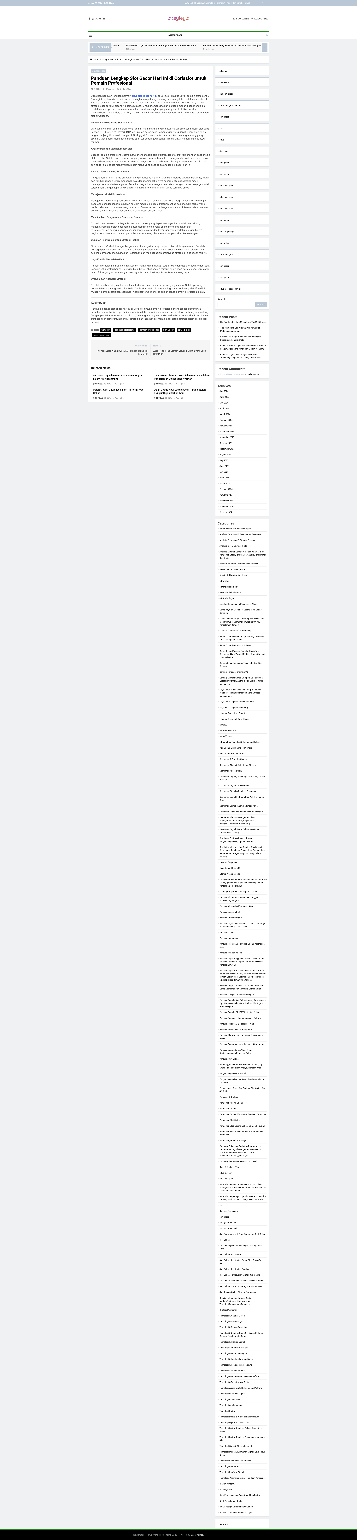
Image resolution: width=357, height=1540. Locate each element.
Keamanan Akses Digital (230, 771)
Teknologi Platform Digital (231, 1472)
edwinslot (224, 581)
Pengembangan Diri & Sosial (232, 1073)
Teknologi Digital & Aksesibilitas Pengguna (239, 1417)
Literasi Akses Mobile (229, 874)
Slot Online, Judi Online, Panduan (234, 1269)
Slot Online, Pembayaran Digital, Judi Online (239, 1275)
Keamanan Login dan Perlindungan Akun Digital (241, 811)
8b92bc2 (98, 89)
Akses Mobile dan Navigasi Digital (235, 528)
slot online (224, 243)
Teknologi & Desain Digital (231, 1321)
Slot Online (224, 1240)
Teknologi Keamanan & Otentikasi (235, 1460)
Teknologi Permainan (229, 1466)
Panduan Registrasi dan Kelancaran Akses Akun (241, 1044)
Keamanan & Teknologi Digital (233, 759)
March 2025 (224, 483)
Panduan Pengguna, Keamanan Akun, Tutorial (240, 1018)
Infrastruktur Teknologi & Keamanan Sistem (239, 742)
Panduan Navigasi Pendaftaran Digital (236, 994)
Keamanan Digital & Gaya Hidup (234, 785)
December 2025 (226, 431)
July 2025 (223, 460)
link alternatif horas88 (229, 868)
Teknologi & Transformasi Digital (234, 1382)
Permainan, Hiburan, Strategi (232, 1140)
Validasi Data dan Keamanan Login (235, 1512)
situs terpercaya (226, 231)
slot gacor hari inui (228, 1228)
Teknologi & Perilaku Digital (232, 1370)
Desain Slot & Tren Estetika (232, 569)
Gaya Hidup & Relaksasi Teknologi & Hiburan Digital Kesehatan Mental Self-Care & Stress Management (240, 692)
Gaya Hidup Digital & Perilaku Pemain (236, 701)
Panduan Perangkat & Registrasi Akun (236, 1024)
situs (221, 140)
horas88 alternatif (227, 730)
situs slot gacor (226, 185)
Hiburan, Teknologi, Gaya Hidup (234, 719)
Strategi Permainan (228, 1310)
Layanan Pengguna (228, 862)
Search (221, 299)
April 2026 (224, 408)
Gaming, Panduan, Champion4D (234, 672)
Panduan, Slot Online (229, 1059)
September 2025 (227, 449)
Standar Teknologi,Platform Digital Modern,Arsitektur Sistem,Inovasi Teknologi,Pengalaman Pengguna (235, 1301)
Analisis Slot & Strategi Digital (233, 546)
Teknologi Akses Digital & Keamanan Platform (240, 1388)
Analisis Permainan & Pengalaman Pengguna (240, 534)
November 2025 (226, 437)
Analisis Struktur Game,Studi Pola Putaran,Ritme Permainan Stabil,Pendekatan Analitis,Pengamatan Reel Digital (242, 555)
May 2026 (223, 403)
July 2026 (223, 391)
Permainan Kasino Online (231, 1103)
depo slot (223, 151)
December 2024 (226, 500)
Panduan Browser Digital (230, 917)
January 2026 (225, 426)
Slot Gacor (168, 330)
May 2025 (223, 472)
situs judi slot (225, 1173)
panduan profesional (125, 330)
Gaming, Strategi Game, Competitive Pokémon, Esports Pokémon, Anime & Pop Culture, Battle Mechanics (241, 681)
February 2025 (225, 489)
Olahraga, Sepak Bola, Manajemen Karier (238, 891)
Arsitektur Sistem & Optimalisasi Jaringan (238, 563)
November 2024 (226, 506)
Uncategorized (98, 71)
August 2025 (225, 454)
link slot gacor (226, 94)
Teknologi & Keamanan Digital (233, 1353)
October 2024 (225, 512)
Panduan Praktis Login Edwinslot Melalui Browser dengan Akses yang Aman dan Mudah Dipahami (204, 3)
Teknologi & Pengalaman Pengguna (235, 1365)
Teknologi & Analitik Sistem (232, 1316)
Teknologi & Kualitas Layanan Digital (236, 1359)
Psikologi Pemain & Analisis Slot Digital (238, 1161)
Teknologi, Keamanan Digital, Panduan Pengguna (242, 1478)
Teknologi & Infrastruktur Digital (234, 1347)
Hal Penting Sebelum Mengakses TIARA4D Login (243, 322)
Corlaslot (105, 330)
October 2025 (225, 443)
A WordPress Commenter (231, 374)
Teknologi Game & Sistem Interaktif (236, 1446)
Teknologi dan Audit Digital (232, 1393)
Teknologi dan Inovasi (229, 1399)
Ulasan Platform (227, 1484)
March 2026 (224, 414)
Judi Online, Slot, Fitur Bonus (232, 753)
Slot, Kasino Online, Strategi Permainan (237, 1292)
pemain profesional (149, 330)
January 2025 (225, 495)
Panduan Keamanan (228, 938)
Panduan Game (226, 932)
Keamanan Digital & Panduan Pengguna (237, 791)
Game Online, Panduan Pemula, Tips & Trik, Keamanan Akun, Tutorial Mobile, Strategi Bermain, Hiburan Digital (242, 654)
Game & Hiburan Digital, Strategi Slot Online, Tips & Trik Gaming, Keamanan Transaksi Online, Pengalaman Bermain (242, 621)
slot (221, 128)
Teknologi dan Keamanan (231, 1405)
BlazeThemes (197, 1535)
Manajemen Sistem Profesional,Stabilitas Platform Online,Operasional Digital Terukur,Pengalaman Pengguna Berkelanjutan (243, 882)
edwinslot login (226, 598)
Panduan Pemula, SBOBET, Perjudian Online (239, 1012)
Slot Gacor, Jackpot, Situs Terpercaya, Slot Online (242, 1234)
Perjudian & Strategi (228, 1097)
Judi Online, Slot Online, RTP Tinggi (235, 748)
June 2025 (224, 466)
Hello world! (253, 374)
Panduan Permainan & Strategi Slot (235, 1029)
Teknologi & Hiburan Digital (232, 1342)
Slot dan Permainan (228, 1211)
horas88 (223, 725)
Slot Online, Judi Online (230, 1254)
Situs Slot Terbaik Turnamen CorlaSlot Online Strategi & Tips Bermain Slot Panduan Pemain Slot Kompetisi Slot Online (242, 1187)
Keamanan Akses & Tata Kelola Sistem (237, 765)
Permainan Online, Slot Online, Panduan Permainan (242, 1114)
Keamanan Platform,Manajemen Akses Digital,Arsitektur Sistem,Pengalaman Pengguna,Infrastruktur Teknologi (237, 820)
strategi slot (184, 330)
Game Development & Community (235, 630)
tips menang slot (101, 335)
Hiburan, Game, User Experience (234, 713)
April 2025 (224, 477)
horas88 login (225, 736)
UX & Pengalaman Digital (231, 1501)
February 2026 (225, 420)
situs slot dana (226, 208)
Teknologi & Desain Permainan (233, 1327)
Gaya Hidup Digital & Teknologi (233, 707)
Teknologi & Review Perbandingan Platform (239, 1376)
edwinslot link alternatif (230, 592)
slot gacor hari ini (227, 1222)
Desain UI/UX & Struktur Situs (233, 575)
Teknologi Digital (227, 1411)
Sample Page (175, 35)
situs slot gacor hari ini (144, 95)
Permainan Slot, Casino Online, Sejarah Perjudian (242, 1126)
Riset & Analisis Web (229, 1167)
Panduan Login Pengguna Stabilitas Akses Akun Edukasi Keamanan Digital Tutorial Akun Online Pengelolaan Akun (241, 961)
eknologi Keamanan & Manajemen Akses (238, 604)
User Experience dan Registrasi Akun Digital (239, 1495)
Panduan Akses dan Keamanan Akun (236, 906)
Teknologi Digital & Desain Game (234, 1422)
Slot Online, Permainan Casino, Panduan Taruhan (242, 1280)
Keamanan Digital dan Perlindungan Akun (238, 806)
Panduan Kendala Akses (230, 953)
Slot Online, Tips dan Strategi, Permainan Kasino (241, 1286)
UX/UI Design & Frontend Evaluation (236, 1507)
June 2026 (224, 397)
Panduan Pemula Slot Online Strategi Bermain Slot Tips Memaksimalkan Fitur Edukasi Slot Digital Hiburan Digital (242, 1003)
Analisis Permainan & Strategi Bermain (237, 540)
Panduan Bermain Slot (229, 912)
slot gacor (224, 117)
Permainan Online (227, 1108)
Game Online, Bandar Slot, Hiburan (235, 645)
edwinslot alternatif (228, 587)
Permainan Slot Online (229, 1120)
